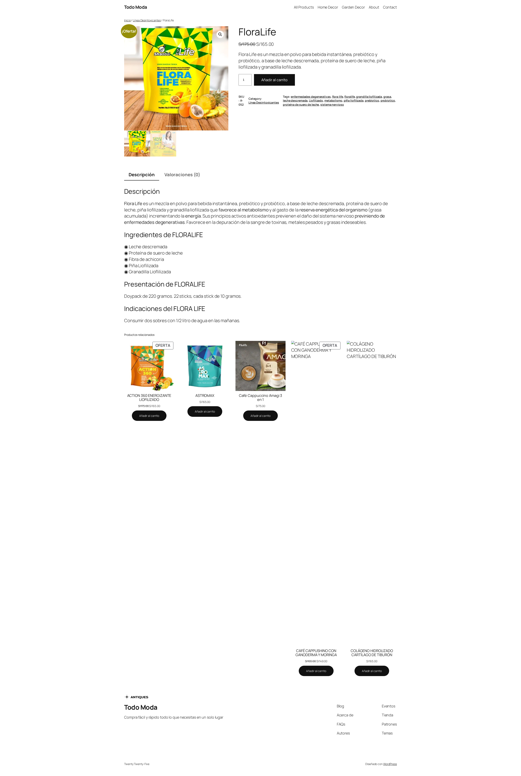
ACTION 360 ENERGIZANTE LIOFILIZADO (149, 397)
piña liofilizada (353, 100)
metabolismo (333, 100)
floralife (349, 97)
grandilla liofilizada (369, 97)
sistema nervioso (332, 104)
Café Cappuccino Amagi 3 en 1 (260, 397)
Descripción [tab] (142, 175)
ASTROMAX (204, 395)
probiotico (388, 100)
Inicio (127, 20)
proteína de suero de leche (301, 104)
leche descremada (295, 100)
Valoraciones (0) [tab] (182, 175)
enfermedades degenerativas (311, 97)
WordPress (390, 764)
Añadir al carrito (274, 79)
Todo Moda (135, 7)
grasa (387, 97)
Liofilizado (316, 100)
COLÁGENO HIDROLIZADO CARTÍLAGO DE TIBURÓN (372, 653)
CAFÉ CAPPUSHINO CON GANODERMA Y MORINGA (316, 653)
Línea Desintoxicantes (147, 20)
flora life (337, 97)
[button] (220, 34)
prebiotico (372, 100)
